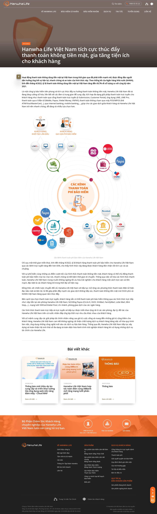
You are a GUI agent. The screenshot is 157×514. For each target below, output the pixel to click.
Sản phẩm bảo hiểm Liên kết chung (94, 459)
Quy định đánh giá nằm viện (121, 462)
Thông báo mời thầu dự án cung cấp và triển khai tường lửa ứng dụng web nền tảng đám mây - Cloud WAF (40, 390)
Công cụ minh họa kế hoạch (94, 477)
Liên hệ (59, 471)
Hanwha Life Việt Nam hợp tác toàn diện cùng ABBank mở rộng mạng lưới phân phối (77, 390)
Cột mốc (60, 460)
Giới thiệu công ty (63, 449)
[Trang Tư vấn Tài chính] (146, 3)
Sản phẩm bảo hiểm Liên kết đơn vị (96, 451)
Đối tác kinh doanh (64, 467)
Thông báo (107, 386)
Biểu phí (87, 482)
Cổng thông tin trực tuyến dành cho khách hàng (122, 450)
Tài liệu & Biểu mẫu (118, 469)
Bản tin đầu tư (116, 473)
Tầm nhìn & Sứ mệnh (64, 456)
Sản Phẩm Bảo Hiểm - (93, 466)
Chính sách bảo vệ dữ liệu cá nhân (124, 511)
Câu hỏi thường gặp (118, 466)
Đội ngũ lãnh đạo (63, 453)
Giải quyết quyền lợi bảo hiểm (122, 459)
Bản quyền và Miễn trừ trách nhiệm (121, 509)
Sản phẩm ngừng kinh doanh (121, 489)
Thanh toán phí (116, 455)
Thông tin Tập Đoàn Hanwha (67, 464)
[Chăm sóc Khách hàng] (151, 3)
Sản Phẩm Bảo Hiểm (91, 472)
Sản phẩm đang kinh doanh (121, 485)
